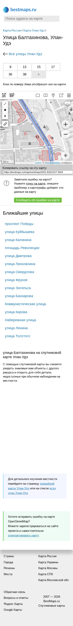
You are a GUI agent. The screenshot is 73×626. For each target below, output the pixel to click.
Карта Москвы (48, 568)
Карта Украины (48, 562)
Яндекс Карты (13, 603)
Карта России (12, 30)
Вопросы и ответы (16, 597)
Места (8, 574)
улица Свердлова (19, 272)
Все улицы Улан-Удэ (25, 54)
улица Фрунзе (16, 280)
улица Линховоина (20, 264)
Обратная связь (14, 592)
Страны (9, 556)
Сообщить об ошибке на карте (38, 200)
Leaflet (38, 162)
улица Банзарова (19, 296)
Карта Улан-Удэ (34, 30)
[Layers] (67, 104)
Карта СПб (45, 574)
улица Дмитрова (18, 256)
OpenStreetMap (52, 162)
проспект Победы (19, 224)
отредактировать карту (23, 535)
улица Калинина (18, 240)
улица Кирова (16, 312)
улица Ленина (16, 328)
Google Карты (13, 609)
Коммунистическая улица (25, 304)
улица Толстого (17, 336)
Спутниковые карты (51, 605)
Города (8, 562)
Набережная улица (20, 320)
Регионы (9, 568)
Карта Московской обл (53, 580)
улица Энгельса (18, 288)
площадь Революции (22, 248)
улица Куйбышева (19, 232)
